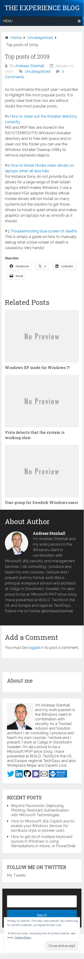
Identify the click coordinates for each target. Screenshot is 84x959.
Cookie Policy (23, 937)
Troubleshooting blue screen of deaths (43, 231)
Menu (8, 21)
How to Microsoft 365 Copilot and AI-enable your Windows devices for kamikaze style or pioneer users (43, 826)
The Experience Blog (41, 8)
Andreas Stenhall (29, 66)
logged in (36, 647)
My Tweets (16, 875)
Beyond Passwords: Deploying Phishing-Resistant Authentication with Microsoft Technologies (40, 810)
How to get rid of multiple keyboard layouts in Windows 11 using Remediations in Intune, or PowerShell (43, 841)
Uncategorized (37, 71)
